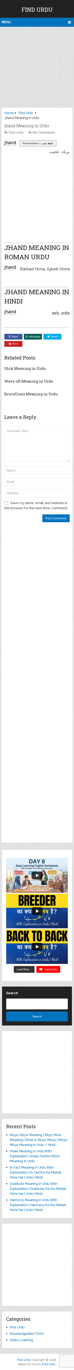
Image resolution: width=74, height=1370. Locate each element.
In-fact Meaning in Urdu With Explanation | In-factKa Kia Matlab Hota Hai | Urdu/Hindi (36, 1172)
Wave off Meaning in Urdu (28, 381)
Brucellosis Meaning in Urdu (31, 393)
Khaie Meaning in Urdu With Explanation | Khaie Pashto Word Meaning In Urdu (34, 1156)
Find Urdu (37, 9)
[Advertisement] (37, 66)
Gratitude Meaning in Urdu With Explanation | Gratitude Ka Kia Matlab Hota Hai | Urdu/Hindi (38, 1189)
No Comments (43, 132)
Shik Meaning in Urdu (25, 368)
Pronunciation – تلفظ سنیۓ (38, 143)
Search (12, 993)
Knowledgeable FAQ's (27, 1334)
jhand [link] (10, 142)
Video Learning (21, 1340)
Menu (6, 22)
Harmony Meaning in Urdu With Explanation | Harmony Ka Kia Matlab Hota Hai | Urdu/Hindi (38, 1205)
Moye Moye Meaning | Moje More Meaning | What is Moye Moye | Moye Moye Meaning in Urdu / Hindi (38, 1140)
